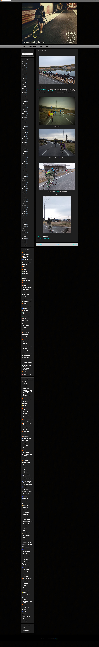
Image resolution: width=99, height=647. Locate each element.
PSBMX (24, 528)
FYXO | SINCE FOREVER (26, 472)
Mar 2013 (24, 242)
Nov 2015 (24, 176)
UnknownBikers (26, 590)
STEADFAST (26, 350)
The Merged (25, 574)
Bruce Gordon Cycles (27, 419)
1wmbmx (25, 383)
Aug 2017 (24, 132)
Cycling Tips (25, 447)
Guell (41, 238)
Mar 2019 (24, 92)
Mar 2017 (24, 142)
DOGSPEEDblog (26, 280)
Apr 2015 (24, 190)
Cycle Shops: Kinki (32, 46)
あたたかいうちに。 (27, 374)
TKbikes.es (25, 583)
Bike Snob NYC (26, 403)
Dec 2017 (24, 124)
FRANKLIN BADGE (27, 301)
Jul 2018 (23, 109)
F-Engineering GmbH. (27, 287)
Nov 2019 (24, 76)
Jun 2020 (24, 67)
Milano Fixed (26, 505)
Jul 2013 (23, 234)
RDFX (24, 530)
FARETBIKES (26, 289)
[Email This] (43, 236)
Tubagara (25, 359)
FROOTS (25, 303)
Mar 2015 (24, 192)
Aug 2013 (24, 232)
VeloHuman (25, 597)
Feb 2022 (24, 63)
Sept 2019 (24, 80)
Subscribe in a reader (26, 630)
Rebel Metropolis (26, 533)
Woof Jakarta (26, 618)
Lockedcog (25, 500)
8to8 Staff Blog (26, 254)
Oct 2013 (23, 228)
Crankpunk (25, 433)
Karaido (24, 327)
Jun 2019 (24, 86)
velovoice (25, 604)
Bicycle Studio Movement (26, 257)
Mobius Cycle (26, 507)
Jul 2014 (23, 209)
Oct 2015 (23, 178)
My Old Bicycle (26, 512)
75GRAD (25, 385)
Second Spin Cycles (27, 544)
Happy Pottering (26, 320)
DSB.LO (25, 285)
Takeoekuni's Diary (27, 352)
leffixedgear (25, 498)
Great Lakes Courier (27, 484)
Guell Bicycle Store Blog (27, 313)
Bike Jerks (25, 401)
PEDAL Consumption (27, 521)
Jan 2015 (24, 197)
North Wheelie (26, 339)
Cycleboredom (26, 443)
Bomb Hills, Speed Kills (27, 416)
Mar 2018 (24, 117)
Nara (44, 238)
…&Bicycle (25, 371)
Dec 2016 (24, 149)
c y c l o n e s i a (26, 421)
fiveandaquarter (26, 462)
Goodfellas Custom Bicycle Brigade (27, 482)
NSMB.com (25, 514)
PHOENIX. (25, 343)
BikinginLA (25, 413)
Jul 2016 (23, 159)
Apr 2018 (24, 115)
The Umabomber (26, 580)
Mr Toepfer (57, 191)
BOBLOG (25, 264)
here (61, 194)
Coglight (25, 269)
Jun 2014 (24, 211)
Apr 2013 (24, 240)
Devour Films (26, 278)
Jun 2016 (24, 161)
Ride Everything (26, 535)
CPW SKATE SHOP (27, 271)
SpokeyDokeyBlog (27, 553)
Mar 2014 (24, 217)
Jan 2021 (24, 65)
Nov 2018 (24, 101)
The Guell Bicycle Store (41, 89)
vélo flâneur (25, 611)
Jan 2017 (24, 147)
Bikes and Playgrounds (26, 409)
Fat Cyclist (25, 460)
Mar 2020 (24, 69)
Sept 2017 (24, 130)
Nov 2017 (24, 126)
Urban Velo (25, 592)
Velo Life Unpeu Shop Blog (27, 363)
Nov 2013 (24, 226)
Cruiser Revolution (27, 438)
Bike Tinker (25, 405)
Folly (24, 469)
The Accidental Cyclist (26, 556)
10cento (25, 381)
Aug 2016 (24, 157)
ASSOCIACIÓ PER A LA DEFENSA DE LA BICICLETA (27, 391)
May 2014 (24, 213)
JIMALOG (25, 323)
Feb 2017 (24, 144)
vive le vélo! (25, 609)
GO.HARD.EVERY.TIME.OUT (27, 479)
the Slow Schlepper (27, 578)
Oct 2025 (23, 61)
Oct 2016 (23, 153)
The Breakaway (26, 561)
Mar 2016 (24, 167)
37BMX (24, 252)
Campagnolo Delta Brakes (27, 424)
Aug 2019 (24, 82)
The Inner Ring (26, 571)
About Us (53, 46)
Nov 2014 (24, 201)
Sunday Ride (47, 238)
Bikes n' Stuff (26, 411)
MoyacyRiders (26, 336)
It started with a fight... (27, 491)
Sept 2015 (24, 180)
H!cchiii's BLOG (26, 318)
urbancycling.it (26, 594)
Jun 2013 (24, 236)
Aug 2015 (24, 182)
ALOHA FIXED (26, 388)
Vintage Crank (26, 607)
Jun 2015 (24, 186)
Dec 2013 (24, 224)
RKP (24, 537)
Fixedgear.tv (25, 464)
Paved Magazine (26, 519)
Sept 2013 (24, 230)
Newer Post (39, 244)
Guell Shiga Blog (26, 316)
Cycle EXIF (25, 440)
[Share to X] (45, 236)
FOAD (24, 467)
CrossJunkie (26, 436)
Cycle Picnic (25, 273)
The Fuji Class (26, 569)
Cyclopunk (25, 450)
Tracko (24, 585)
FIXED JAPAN (26, 296)
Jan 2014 (24, 222)
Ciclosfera (25, 429)
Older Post (74, 244)
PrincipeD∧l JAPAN (27, 346)
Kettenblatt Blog (26, 493)
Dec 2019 (24, 74)
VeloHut (24, 599)
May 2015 (24, 188)
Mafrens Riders (26, 503)
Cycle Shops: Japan (44, 46)
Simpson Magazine (27, 546)
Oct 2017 (23, 128)
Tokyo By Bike (26, 357)
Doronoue (25, 282)
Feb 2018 (24, 119)
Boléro (24, 266)
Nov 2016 (24, 151)
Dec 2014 (24, 199)
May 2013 (24, 238)
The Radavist (26, 576)
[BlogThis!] (44, 236)
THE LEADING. (26, 355)
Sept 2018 (24, 105)
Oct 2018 (23, 103)
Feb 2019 (24, 94)
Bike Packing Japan (27, 259)
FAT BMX (25, 457)
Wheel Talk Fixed (26, 616)
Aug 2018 (24, 107)
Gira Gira (25, 308)
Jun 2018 (24, 111)
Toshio (60, 157)
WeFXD (24, 614)
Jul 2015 (23, 184)
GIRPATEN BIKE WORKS (26, 475)
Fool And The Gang (27, 299)
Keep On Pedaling (27, 329)
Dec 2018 (24, 99)
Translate (31, 55)
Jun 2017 (24, 136)
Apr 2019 (24, 90)
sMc (24, 549)
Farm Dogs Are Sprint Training (27, 455)
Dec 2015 (24, 174)
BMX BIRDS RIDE (27, 262)
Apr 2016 (24, 165)
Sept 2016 (24, 155)
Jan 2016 (24, 172)
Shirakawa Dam (51, 90)
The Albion (25, 559)
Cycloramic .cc (26, 452)
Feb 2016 (24, 169)
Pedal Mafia (25, 341)
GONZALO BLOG (26, 310)
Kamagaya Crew (26, 325)
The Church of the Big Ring (27, 564)
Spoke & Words (26, 551)
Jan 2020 (24, 71)
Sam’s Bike (25, 348)
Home (24, 46)
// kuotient (25, 496)
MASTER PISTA (26, 332)
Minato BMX (25, 334)
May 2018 (24, 113)
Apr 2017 (24, 140)
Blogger (56, 638)
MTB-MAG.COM (26, 509)
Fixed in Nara (26, 294)
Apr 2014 (24, 215)
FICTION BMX (26, 292)
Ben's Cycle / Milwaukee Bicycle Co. (27, 395)
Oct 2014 (23, 203)
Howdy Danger (26, 486)
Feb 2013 (24, 245)
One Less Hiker (26, 516)
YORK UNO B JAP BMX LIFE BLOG (27, 366)
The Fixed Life (26, 567)
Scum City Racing (27, 542)
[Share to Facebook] (46, 236)
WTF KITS (25, 621)
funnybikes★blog (27, 305)
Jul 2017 (23, 134)
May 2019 (24, 88)
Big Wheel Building (27, 398)
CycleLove (25, 445)
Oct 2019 (23, 78)
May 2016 (24, 163)
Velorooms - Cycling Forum (27, 602)
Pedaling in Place (27, 523)
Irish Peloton (26, 489)
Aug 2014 (24, 207)
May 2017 (24, 138)
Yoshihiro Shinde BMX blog (27, 369)
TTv (24, 587)
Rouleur (25, 539)
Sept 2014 (24, 205)
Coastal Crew (26, 431)
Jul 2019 (23, 84)
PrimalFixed (25, 526)
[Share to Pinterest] (47, 236)
